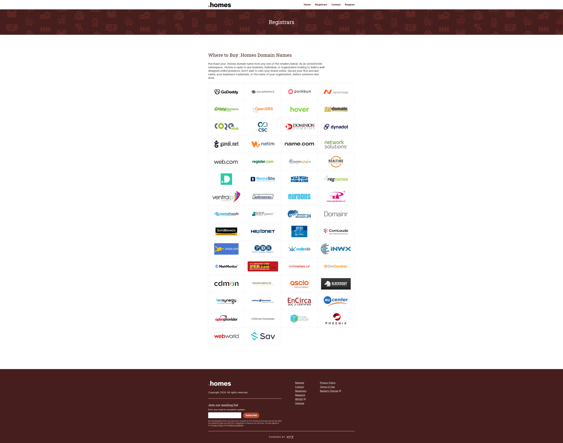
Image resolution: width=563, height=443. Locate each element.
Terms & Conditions (235, 425)
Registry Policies (329, 391)
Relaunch (300, 395)
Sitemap (299, 403)
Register (350, 4)
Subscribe (251, 415)
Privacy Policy (217, 425)
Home (307, 4)
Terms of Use (327, 387)
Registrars (321, 4)
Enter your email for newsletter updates (226, 409)
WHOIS (299, 399)
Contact (336, 4)
